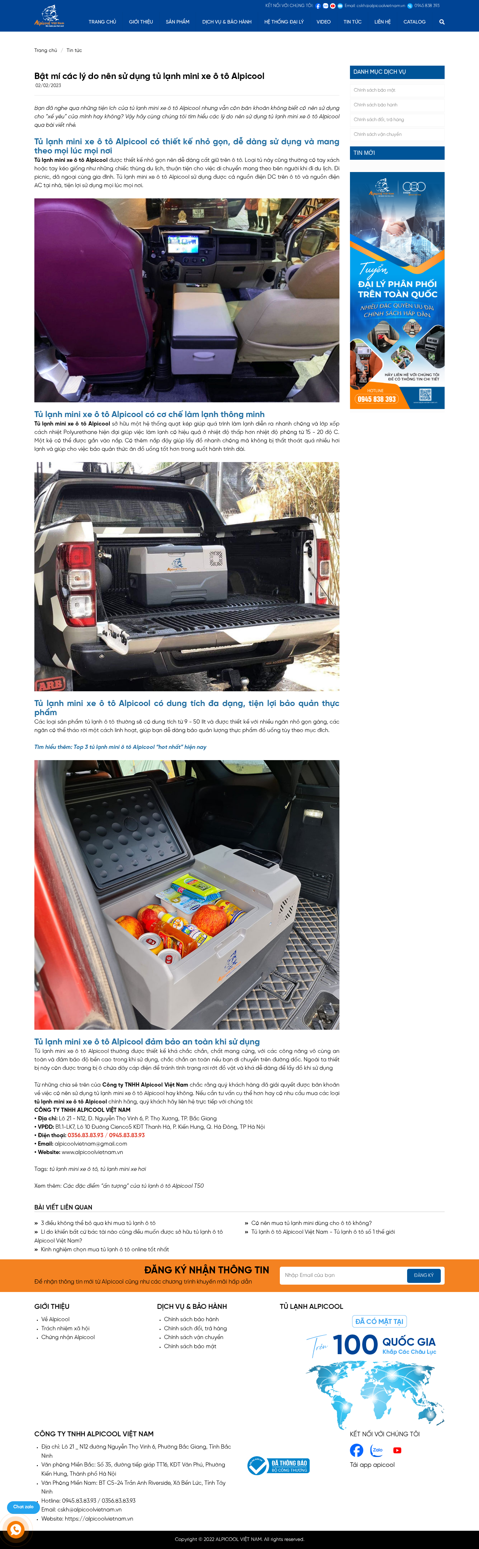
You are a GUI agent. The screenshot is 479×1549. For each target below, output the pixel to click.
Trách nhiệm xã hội (65, 1329)
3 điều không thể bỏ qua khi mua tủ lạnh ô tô (98, 1223)
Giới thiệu (141, 22)
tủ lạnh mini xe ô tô (59, 1102)
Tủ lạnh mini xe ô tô (59, 160)
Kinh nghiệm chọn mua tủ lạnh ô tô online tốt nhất (104, 1250)
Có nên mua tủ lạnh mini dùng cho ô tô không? (311, 1223)
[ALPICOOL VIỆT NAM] (49, 15)
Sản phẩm (177, 22)
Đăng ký (424, 1275)
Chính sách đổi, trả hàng (379, 120)
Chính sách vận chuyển (378, 134)
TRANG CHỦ (102, 22)
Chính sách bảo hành (375, 105)
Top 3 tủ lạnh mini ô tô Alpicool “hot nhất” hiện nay (140, 747)
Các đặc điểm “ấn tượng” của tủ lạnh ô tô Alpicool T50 (133, 1186)
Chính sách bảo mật (375, 90)
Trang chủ (45, 50)
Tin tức (353, 22)
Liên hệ (383, 22)
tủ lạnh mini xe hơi (123, 1169)
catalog (415, 22)
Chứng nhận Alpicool (68, 1337)
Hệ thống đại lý (284, 22)
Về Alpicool (55, 1320)
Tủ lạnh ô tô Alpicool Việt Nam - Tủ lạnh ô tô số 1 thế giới (322, 1232)
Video (324, 22)
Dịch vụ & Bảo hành (226, 22)
